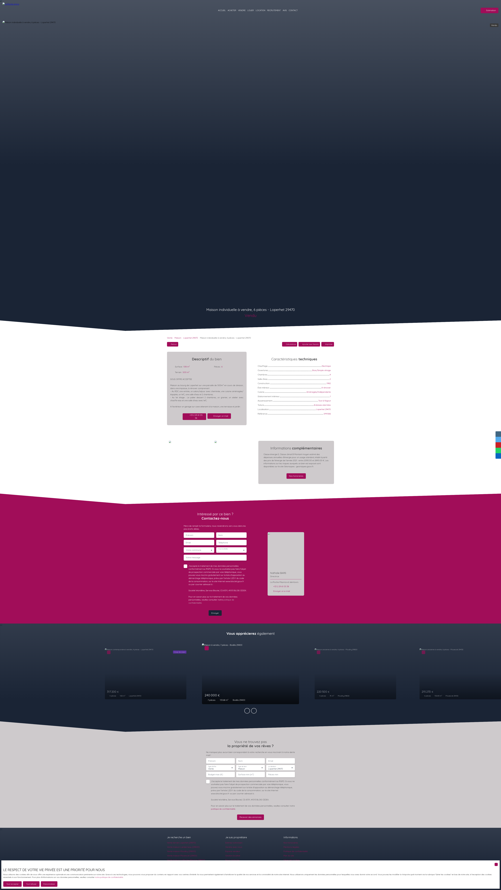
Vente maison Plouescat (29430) (182, 855)
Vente (169, 337)
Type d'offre (212, 766)
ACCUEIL (222, 10)
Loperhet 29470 (190, 337)
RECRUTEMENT (274, 10)
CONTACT (293, 10)
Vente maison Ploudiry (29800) (181, 851)
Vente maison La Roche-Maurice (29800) (186, 860)
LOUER (250, 10)
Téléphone (223, 542)
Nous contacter (232, 860)
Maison (178, 337)
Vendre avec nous (233, 847)
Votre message (193, 557)
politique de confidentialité (223, 809)
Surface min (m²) (246, 774)
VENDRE (242, 10)
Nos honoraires (291, 842)
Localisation (272, 766)
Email (188, 542)
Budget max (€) (215, 774)
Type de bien (242, 766)
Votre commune (193, 550)
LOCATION (260, 10)
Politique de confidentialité (296, 851)
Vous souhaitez (223, 549)
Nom (220, 535)
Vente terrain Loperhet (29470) (181, 842)
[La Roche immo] (21, 10)
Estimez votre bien (233, 842)
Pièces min (273, 774)
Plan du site (289, 855)
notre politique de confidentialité (109, 877)
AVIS (285, 10)
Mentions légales (291, 847)
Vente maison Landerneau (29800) (183, 847)
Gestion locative (232, 855)
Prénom (189, 535)
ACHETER (232, 10)
